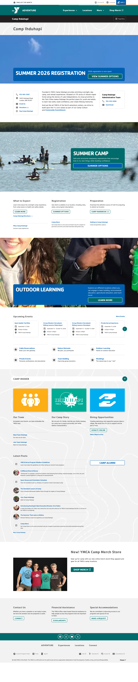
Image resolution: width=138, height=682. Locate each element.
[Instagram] (66, 636)
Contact (105, 654)
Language (110, 2)
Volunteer (93, 654)
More (101, 10)
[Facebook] (60, 636)
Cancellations (118, 654)
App (44, 654)
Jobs (82, 654)
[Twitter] (77, 636)
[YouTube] (72, 636)
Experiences (70, 10)
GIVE (121, 2)
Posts (35, 654)
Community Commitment (55, 110)
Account (99, 2)
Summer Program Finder (21, 654)
